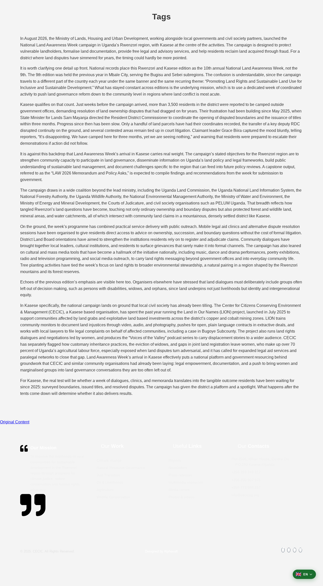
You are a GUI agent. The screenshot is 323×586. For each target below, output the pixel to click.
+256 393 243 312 (246, 472)
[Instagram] (300, 550)
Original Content (14, 422)
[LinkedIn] (294, 550)
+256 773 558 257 (246, 487)
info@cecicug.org (245, 495)
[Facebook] (283, 550)
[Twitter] (288, 550)
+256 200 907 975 (246, 480)
